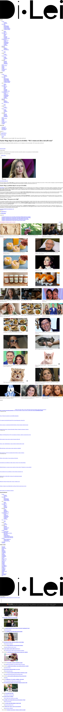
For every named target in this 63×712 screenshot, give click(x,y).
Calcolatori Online (7, 38)
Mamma (5, 100)
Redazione (3, 542)
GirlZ (3, 55)
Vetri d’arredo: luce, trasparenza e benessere (7, 490)
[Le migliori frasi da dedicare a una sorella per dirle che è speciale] (32, 664)
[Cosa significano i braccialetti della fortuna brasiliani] (32, 629)
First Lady (3, 546)
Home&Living (4, 39)
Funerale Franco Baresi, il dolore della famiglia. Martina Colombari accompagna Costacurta (14, 429)
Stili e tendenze (4, 558)
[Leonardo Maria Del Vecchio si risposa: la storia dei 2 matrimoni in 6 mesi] (32, 623)
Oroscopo (3, 122)
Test (4, 59)
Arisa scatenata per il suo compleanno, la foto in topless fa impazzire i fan (11, 471)
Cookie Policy (19, 605)
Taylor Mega (2, 187)
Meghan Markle (6, 26)
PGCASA (30, 604)
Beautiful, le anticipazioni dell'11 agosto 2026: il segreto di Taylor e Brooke (13, 220)
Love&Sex (5, 58)
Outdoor (5, 44)
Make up (3, 561)
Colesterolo (4, 568)
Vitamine (3, 570)
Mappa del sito (11, 597)
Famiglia (3, 562)
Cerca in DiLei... (2, 596)
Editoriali (5, 61)
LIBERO (14, 604)
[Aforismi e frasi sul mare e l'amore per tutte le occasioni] (32, 708)
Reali (5, 77)
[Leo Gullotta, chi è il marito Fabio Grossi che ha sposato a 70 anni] (32, 698)
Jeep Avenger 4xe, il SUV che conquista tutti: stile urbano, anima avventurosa (12, 452)
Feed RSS (15, 597)
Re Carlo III (4, 129)
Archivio (18, 597)
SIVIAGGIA (43, 604)
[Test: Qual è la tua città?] (32, 688)
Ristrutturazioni (6, 42)
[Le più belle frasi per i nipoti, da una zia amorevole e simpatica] (32, 650)
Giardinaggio (6, 43)
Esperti (3, 66)
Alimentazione (4, 573)
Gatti (4, 52)
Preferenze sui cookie (24, 605)
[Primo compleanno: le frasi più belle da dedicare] (32, 643)
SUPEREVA (54, 604)
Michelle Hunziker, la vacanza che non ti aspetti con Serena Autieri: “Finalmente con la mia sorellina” (16, 467)
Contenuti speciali (3, 597)
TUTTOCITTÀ (38, 604)
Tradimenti (3, 551)
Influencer (3, 547)
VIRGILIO (17, 604)
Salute (5, 34)
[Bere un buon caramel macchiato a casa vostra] (32, 667)
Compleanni (4, 552)
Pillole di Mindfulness (7, 539)
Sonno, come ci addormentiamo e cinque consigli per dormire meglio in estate (12, 443)
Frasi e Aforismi (4, 65)
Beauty (5, 56)
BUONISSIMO (51, 604)
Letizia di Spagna (6, 27)
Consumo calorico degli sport (8, 537)
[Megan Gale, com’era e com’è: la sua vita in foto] (32, 704)
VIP (2, 137)
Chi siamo (10, 605)
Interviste (5, 114)
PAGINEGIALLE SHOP (25, 604)
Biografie (3, 554)
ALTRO (1, 72)
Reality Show (4, 548)
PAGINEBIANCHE (34, 604)
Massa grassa (6, 534)
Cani (4, 51)
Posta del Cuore (6, 49)
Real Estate (5, 45)
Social (3, 549)
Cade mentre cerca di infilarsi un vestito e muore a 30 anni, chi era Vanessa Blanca (13, 462)
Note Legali (13, 605)
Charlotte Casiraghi (7, 29)
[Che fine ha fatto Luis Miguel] (32, 694)
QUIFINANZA (47, 604)
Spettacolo (5, 23)
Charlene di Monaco (7, 28)
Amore (5, 509)
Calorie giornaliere (7, 535)
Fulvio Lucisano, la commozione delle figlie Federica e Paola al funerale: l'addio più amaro (14, 424)
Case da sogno (6, 92)
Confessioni (4, 555)
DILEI (41, 604)
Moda (5, 31)
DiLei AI (3, 46)
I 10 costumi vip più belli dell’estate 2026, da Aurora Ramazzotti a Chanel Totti (12, 420)
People (3, 21)
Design (5, 40)
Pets (2, 50)
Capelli (3, 559)
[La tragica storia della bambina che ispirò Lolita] (32, 701)
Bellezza (5, 84)
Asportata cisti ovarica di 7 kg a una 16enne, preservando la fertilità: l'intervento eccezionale (16, 216)
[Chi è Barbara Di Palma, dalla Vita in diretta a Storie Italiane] (32, 637)
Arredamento (6, 41)
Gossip (3, 553)
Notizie (3, 68)
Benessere (5, 33)
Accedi (1, 19)
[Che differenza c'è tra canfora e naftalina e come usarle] (32, 677)
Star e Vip (3, 24)
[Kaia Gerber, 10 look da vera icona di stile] (32, 612)
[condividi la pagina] (1, 157)
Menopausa (4, 566)
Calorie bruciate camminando (8, 536)
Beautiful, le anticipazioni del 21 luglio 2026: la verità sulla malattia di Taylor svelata (15, 218)
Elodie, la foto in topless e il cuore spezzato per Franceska (9, 458)
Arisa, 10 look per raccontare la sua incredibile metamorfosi (9, 415)
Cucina (5, 54)
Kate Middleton (6, 78)
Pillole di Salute (6, 540)
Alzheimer (3, 569)
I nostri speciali (4, 69)
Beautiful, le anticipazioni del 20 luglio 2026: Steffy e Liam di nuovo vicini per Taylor (15, 219)
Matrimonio (6, 48)
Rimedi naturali (4, 571)
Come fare (5, 107)
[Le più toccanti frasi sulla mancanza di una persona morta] (32, 674)
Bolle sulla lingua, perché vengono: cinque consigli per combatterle (10, 448)
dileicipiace (5, 115)
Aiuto (28, 605)
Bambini (3, 563)
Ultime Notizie (6, 531)
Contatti (3, 70)
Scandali (3, 557)
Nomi (3, 64)
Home (3, 136)
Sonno (3, 572)
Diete (5, 35)
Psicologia (5, 36)
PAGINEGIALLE (20, 604)
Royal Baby (4, 574)
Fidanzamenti (4, 556)
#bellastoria (5, 63)
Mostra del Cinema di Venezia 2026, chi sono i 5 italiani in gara (10, 481)
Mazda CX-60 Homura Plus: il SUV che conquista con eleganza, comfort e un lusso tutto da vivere (15, 434)
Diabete (3, 567)
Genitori (3, 564)
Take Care (3, 85)
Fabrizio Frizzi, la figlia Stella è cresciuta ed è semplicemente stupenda (11, 476)
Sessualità (5, 37)
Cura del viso (4, 560)
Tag (2, 575)
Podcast (3, 67)
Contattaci (7, 597)
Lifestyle (5, 22)
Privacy (16, 605)
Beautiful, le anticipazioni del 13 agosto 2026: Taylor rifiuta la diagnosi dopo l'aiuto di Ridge (16, 217)
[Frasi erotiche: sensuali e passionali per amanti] (32, 657)
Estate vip (3, 127)
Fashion (5, 57)
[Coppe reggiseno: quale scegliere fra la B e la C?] (32, 647)
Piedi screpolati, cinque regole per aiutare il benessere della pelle (10, 439)
